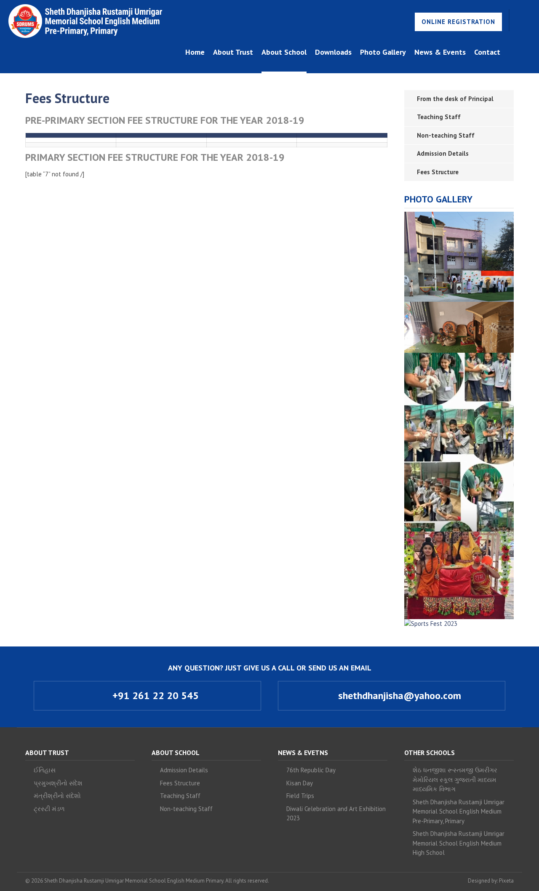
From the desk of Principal (455, 99)
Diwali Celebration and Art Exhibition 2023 (336, 813)
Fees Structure (438, 172)
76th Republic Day (311, 770)
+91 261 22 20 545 (154, 695)
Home (195, 52)
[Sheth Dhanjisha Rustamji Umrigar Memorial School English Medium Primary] (85, 21)
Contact (487, 52)
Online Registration (458, 22)
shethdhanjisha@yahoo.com (398, 695)
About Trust (233, 52)
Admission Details (443, 153)
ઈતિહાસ (45, 770)
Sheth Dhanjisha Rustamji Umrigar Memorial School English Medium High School (458, 843)
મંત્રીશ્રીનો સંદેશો (57, 796)
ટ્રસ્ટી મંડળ (49, 809)
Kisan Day (299, 783)
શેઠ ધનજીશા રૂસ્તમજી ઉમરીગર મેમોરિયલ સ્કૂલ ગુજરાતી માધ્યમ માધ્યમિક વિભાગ (455, 779)
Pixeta (506, 880)
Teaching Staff (439, 117)
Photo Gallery (383, 52)
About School (284, 52)
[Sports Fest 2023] (430, 624)
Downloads (333, 52)
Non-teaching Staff (446, 135)
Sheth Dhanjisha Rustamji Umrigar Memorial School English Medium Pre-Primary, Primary (458, 811)
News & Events (440, 52)
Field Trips (300, 796)
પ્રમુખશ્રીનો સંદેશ (58, 783)
